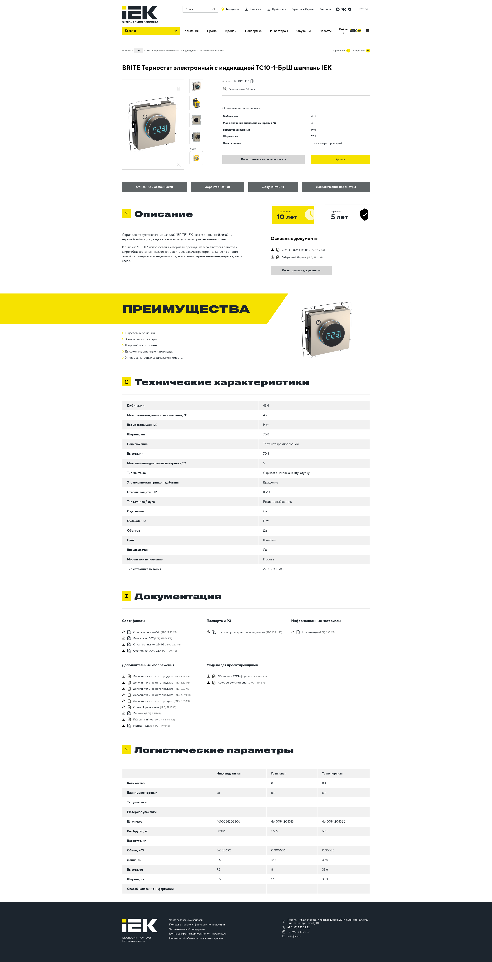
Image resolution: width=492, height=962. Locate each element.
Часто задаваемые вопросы (186, 919)
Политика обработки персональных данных (196, 938)
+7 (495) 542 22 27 (299, 931)
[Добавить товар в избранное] (179, 85)
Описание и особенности (154, 187)
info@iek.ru (294, 936)
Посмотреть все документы (299, 270)
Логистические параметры (336, 187)
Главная (126, 50)
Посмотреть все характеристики (262, 159)
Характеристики (217, 187)
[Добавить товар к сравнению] (179, 89)
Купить (340, 159)
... (138, 49)
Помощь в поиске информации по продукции (197, 924)
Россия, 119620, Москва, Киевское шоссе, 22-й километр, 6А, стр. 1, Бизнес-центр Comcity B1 (329, 921)
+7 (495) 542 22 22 (299, 927)
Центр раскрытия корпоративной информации (198, 933)
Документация (273, 187)
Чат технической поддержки (187, 929)
